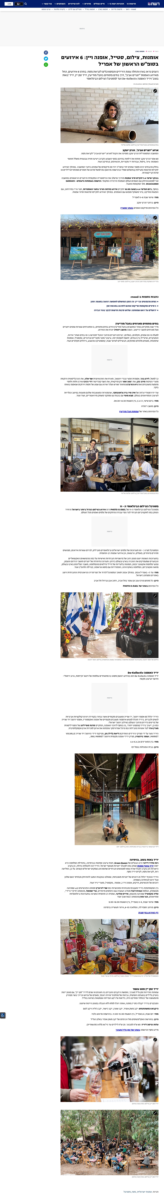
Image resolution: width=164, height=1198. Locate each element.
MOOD (150, 51)
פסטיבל (127, 1192)
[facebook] (45, 52)
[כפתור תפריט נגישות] (2, 1015)
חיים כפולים (99, 4)
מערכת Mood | (152, 84)
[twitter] (45, 59)
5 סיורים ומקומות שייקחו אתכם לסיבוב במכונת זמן (131, 306)
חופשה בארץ (139, 51)
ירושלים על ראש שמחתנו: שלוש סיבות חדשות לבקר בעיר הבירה (125, 310)
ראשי (156, 51)
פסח (134, 1192)
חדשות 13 (131, 4)
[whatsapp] (45, 65)
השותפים (61, 4)
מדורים (87, 4)
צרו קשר (48, 4)
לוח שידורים (74, 4)
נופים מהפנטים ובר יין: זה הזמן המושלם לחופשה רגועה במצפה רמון (123, 301)
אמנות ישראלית (144, 1192)
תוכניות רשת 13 (116, 4)
